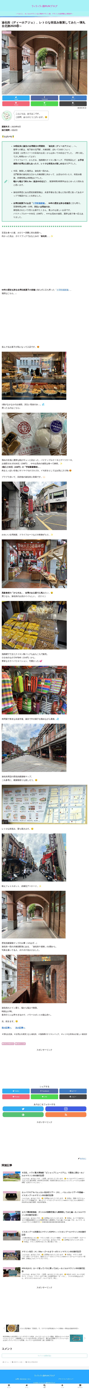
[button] (82, 658)
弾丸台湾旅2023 (9, 1043)
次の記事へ (20, 1028)
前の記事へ (7, 1028)
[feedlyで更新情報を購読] (23, 1114)
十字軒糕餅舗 (39, 203)
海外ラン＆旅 (21, 1043)
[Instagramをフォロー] (65, 1108)
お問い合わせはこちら (23, 1379)
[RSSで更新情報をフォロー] (65, 1114)
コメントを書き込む (44, 1355)
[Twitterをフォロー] (23, 1108)
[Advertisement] (44, 1067)
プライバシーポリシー (65, 1379)
